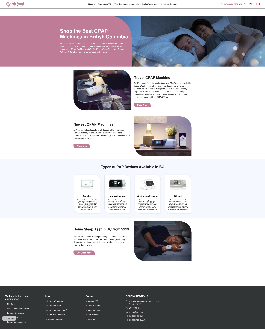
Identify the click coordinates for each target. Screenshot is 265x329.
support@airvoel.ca (136, 312)
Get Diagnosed (84, 252)
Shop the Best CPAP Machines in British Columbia (94, 34)
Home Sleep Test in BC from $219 (101, 229)
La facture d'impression (15, 313)
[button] (104, 4)
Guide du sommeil (94, 306)
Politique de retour (54, 306)
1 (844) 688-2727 (230, 4)
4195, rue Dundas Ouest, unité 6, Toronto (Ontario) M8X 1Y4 (144, 303)
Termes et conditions (55, 319)
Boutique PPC (93, 301)
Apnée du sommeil (94, 310)
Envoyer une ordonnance (16, 322)
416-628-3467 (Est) (136, 316)
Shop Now (142, 105)
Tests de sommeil (94, 315)
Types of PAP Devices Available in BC (132, 167)
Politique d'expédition (55, 301)
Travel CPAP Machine (152, 78)
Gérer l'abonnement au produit (18, 308)
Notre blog (91, 319)
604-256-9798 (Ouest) (137, 320)
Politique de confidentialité (57, 310)
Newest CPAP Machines (93, 124)
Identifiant (10, 304)
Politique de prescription (56, 315)
